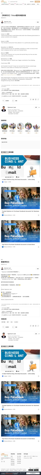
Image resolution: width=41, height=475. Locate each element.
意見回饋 (12, 463)
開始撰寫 (37, 1)
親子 (2, 13)
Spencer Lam (7, 21)
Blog (21, 469)
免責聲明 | (7, 470)
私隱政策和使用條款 (9, 473)
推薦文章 (29, 4)
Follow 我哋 (24, 96)
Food (18, 469)
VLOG (12, 458)
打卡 (8, 93)
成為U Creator (19, 4)
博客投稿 (12, 465)
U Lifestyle (4, 469)
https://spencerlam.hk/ (9, 74)
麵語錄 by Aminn (28, 131)
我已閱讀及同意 (33, 473)
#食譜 (33, 456)
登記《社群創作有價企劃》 (14, 90)
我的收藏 (19, 459)
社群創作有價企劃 (5, 4)
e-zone (24, 469)
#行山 (28, 456)
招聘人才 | (21, 470)
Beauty (15, 469)
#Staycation (26, 458)
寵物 (19, 93)
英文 (12, 322)
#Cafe (36, 456)
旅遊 (10, 93)
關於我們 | (3, 470)
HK (11, 469)
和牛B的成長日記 (12, 131)
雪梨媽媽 (36, 131)
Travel (8, 469)
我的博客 (19, 463)
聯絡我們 (25, 470)
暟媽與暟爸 (4, 131)
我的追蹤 (19, 461)
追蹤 (38, 22)
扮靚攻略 (22, 93)
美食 (13, 93)
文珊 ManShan (20, 131)
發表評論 (4, 142)
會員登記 (32, 1)
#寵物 (25, 456)
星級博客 (33, 4)
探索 (25, 4)
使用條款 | (12, 470)
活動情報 (27, 93)
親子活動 (3, 322)
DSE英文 (16, 322)
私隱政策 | (16, 470)
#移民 (31, 458)
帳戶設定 (19, 458)
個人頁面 (19, 456)
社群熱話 (12, 4)
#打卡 (30, 456)
